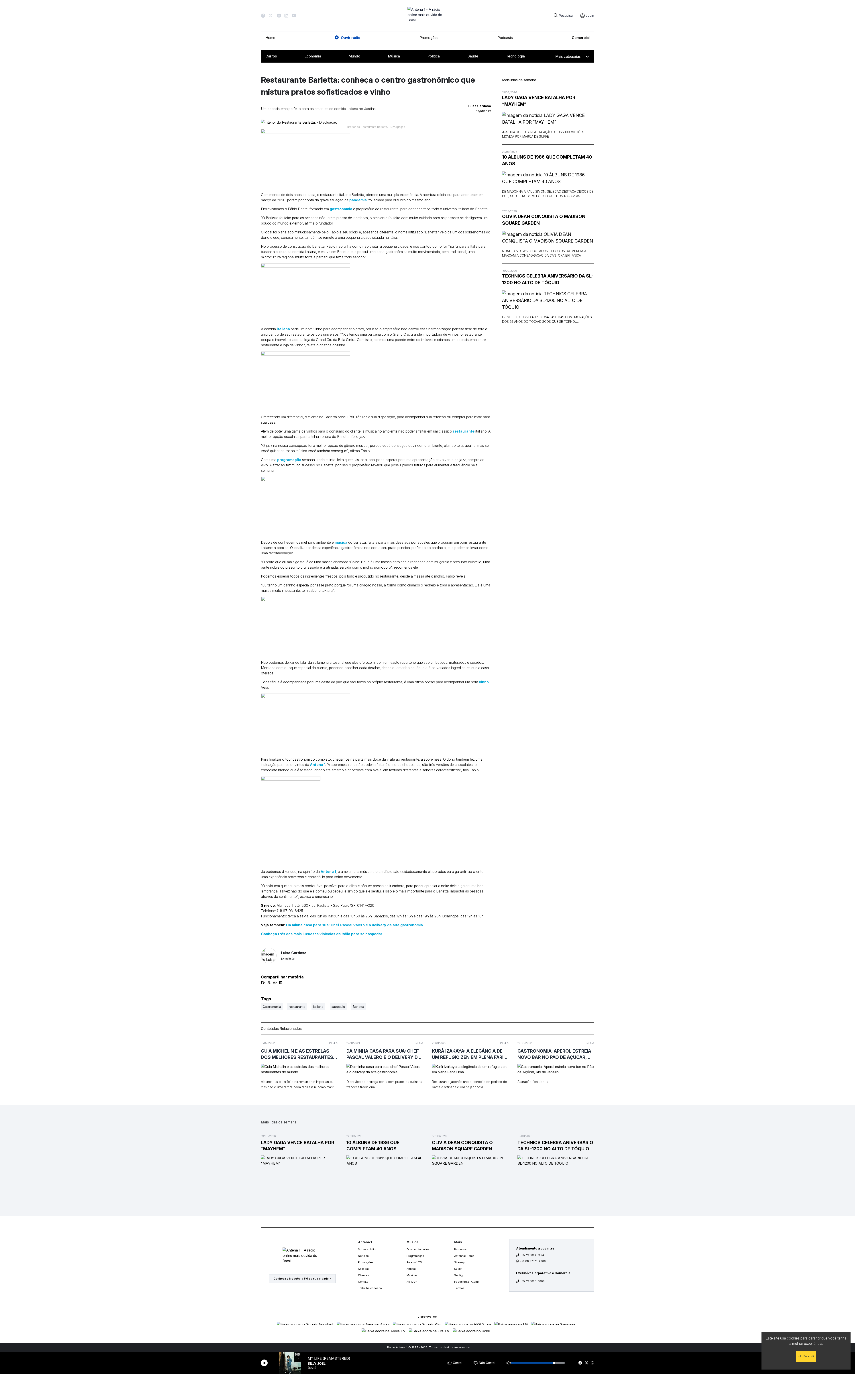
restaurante (463, 431)
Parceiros (460, 1249)
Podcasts (505, 37)
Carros (271, 56)
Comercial (581, 37)
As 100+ (412, 1281)
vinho (484, 682)
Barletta (358, 1007)
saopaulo (338, 1007)
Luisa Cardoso (293, 955)
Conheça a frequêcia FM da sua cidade (301, 1278)
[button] (263, 15)
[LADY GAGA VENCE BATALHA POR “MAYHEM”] (548, 118)
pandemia (358, 200)
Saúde (473, 56)
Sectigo (459, 1275)
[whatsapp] (592, 1363)
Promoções (428, 37)
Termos (459, 1288)
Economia (313, 56)
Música (394, 56)
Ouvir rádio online (418, 1249)
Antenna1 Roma (464, 1256)
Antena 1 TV (414, 1262)
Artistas (411, 1268)
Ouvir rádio (350, 37)
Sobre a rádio (367, 1249)
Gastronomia (272, 1007)
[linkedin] (280, 982)
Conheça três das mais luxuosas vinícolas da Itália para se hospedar (321, 934)
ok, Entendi (806, 1356)
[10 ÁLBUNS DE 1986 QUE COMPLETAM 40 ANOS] (548, 178)
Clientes (363, 1275)
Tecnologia (515, 56)
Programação (415, 1256)
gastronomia (341, 209)
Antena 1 (317, 764)
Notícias (363, 1256)
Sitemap (459, 1262)
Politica (434, 56)
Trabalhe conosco (370, 1288)
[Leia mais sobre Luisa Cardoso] (269, 955)
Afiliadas (363, 1268)
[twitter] (586, 1363)
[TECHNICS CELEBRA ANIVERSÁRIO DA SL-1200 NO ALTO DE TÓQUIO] (548, 300)
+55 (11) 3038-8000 (532, 1281)
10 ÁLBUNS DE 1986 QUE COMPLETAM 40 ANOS (547, 160)
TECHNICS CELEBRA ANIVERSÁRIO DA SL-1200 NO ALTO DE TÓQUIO (547, 279)
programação (289, 459)
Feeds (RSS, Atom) (466, 1281)
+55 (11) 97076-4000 (533, 1261)
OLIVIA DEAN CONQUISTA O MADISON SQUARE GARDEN (543, 220)
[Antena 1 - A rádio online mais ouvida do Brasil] (427, 15)
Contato (363, 1281)
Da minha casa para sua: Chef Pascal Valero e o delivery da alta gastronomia (354, 925)
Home (270, 37)
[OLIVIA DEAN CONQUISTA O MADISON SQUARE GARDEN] (548, 237)
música (341, 542)
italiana (283, 329)
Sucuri (458, 1268)
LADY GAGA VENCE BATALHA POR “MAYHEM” (538, 101)
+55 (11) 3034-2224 (532, 1255)
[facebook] (580, 1363)
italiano (318, 1007)
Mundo (354, 56)
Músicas (412, 1275)
